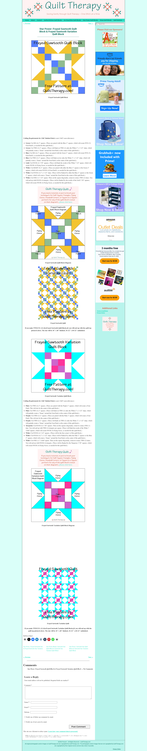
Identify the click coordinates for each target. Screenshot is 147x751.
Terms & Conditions (102, 311)
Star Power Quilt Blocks (90, 20)
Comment (28, 685)
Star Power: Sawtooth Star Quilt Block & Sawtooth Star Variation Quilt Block (78, 648)
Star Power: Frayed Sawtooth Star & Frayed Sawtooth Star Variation (33, 647)
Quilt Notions (118, 20)
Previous (26, 23)
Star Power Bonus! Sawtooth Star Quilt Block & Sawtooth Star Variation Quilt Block (55, 648)
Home (27, 20)
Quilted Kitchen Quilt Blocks (53, 20)
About (33, 20)
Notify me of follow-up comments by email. (40, 717)
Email (26, 707)
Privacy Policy (101, 313)
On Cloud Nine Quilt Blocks (72, 20)
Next (90, 23)
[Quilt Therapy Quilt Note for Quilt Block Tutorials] (58, 195)
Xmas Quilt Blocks (106, 20)
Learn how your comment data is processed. (63, 731)
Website (26, 712)
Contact (39, 20)
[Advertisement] (58, 120)
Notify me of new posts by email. (36, 722)
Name (26, 702)
